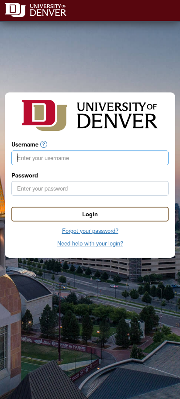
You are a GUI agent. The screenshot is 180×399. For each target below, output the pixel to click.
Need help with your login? (90, 243)
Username (24, 144)
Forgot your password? (90, 230)
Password (24, 175)
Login (90, 214)
